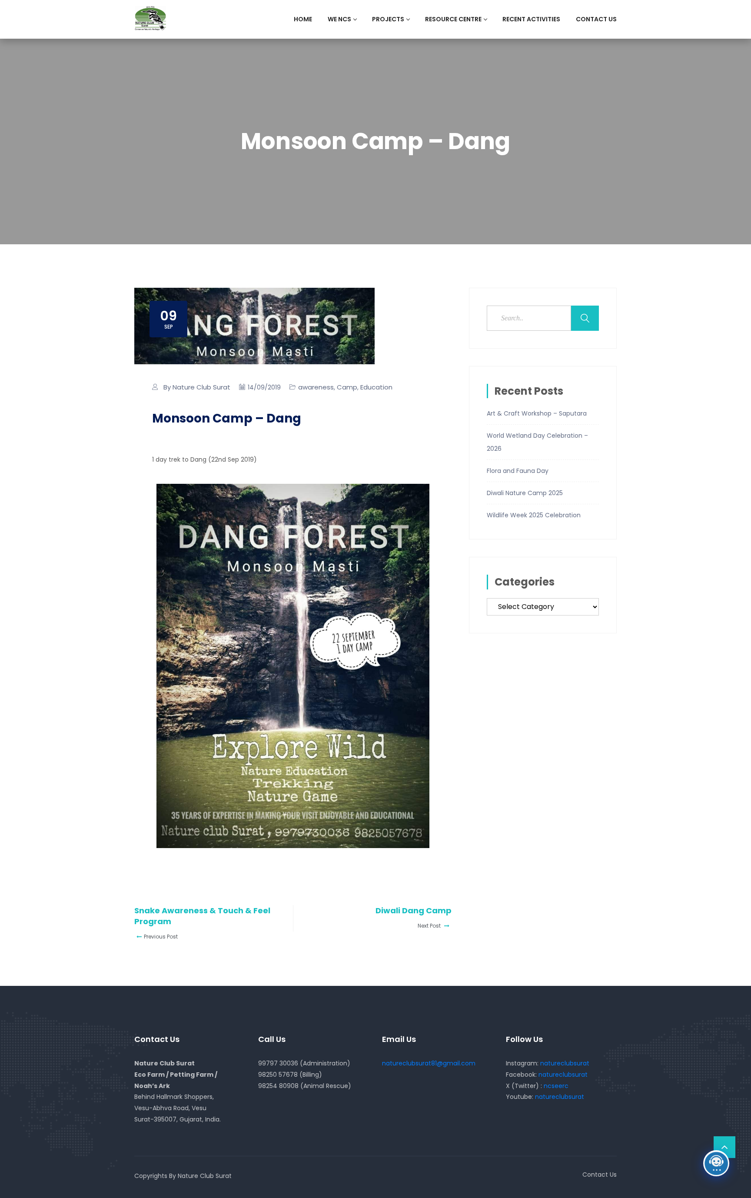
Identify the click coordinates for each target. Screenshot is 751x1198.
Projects (388, 19)
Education (376, 387)
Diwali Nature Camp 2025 (525, 493)
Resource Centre (453, 19)
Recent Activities (531, 19)
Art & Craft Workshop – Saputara (537, 413)
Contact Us (596, 19)
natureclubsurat (564, 1063)
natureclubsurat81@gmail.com (428, 1063)
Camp (347, 387)
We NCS (339, 19)
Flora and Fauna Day (517, 470)
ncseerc (556, 1086)
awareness (316, 387)
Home (303, 19)
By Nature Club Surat (196, 387)
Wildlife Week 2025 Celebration (534, 515)
